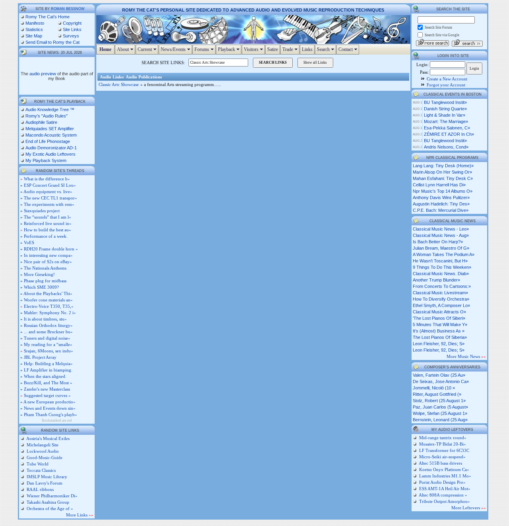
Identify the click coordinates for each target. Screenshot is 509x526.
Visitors (254, 49)
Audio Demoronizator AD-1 (51, 147)
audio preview (42, 73)
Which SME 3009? (41, 287)
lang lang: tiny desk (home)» (443, 165)
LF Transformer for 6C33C (444, 450)
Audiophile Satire (41, 122)
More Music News (466, 356)
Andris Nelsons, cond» (446, 147)
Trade (290, 49)
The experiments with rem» (49, 204)
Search (326, 49)
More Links (79, 514)
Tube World (37, 463)
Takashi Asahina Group (47, 502)
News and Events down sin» (50, 408)
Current (148, 49)
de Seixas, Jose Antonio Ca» (441, 381)
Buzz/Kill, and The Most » (48, 382)
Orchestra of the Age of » (49, 508)
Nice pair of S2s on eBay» (48, 261)
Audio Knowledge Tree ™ (49, 109)
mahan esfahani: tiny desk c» (443, 178)
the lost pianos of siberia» (440, 337)
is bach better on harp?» (438, 241)
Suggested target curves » (47, 395)
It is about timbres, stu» (45, 319)
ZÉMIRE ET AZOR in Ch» (449, 134)
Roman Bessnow (68, 9)
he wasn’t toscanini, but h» (440, 260)
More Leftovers (468, 507)
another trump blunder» (436, 280)
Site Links (72, 29)
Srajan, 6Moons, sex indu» (48, 350)
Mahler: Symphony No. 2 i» (50, 312)
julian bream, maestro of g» (441, 248)
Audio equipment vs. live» (47, 191)
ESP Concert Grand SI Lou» (50, 185)
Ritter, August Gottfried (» (437, 394)
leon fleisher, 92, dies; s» (438, 343)
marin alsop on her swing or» (442, 172)
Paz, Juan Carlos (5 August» (440, 407)
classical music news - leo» (441, 229)
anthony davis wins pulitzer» (441, 197)
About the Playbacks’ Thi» (47, 293)
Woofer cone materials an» (48, 299)
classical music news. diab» (441, 273)
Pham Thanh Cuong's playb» (50, 414)
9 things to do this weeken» (442, 267)
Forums (205, 49)
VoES (29, 242)
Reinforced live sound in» (48, 223)
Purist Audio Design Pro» (442, 482)
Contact (348, 49)
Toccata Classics (40, 470)
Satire (272, 49)
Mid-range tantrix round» (442, 437)
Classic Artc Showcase (119, 84)
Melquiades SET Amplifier (49, 128)
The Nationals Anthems (45, 268)
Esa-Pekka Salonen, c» (447, 127)
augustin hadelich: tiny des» (441, 203)
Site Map (33, 35)
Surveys (71, 35)
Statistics (34, 29)
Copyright (72, 23)
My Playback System (45, 160)
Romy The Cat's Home (47, 16)
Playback (229, 49)
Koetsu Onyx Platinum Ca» (444, 469)
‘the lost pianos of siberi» (439, 318)
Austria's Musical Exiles (47, 438)
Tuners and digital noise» (47, 338)
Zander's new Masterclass (47, 389)
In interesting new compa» (48, 255)
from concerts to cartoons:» (442, 286)
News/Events (176, 49)
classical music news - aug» (441, 235)
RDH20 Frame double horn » (51, 248)
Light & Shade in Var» (444, 115)
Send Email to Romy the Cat (52, 42)
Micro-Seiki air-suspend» (442, 456)
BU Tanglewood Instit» (445, 102)
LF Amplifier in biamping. (48, 370)
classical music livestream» (440, 292)
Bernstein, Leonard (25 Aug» (440, 419)
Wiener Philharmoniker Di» (51, 495)
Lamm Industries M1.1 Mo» (445, 475)
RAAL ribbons (39, 489)
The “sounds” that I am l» (47, 217)
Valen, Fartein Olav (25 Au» (439, 375)
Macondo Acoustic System (51, 135)
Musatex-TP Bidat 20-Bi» (442, 444)
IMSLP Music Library (46, 476)
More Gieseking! (39, 274)
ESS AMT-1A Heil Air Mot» (444, 488)
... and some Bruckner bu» (48, 331)
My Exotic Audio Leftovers (50, 154)
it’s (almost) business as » (438, 331)
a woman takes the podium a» (443, 254)
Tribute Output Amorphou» (444, 501)
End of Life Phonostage (47, 141)
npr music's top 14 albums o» (442, 191)
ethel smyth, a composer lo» (441, 305)
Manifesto (34, 23)
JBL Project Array (40, 357)
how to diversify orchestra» (441, 299)
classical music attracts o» (439, 311)
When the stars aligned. (45, 376)
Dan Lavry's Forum (43, 483)
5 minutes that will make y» (440, 324)
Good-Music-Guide (43, 457)
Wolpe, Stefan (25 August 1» (440, 413)
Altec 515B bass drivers (440, 463)
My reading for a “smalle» (48, 344)
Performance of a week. (46, 236)
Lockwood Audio (42, 451)
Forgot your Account (446, 84)
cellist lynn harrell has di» (439, 184)
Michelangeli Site (41, 444)
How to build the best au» (47, 229)
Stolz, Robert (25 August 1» (439, 400)
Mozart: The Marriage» (446, 121)
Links (307, 49)
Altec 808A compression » (443, 495)
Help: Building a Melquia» (48, 363)
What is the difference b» (47, 178)
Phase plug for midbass (45, 280)
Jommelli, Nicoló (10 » (434, 387)
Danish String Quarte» (445, 108)
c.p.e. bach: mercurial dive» (440, 210)
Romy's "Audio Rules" (46, 115)
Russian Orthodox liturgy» (48, 325)
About (126, 49)
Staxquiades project (42, 210)
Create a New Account (447, 78)
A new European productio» (49, 401)
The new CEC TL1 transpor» (50, 198)
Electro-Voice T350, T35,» (49, 306)
